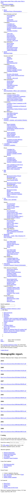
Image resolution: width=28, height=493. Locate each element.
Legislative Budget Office (13, 95)
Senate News (7, 484)
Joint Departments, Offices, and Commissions (15, 90)
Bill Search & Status (12, 189)
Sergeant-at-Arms (11, 39)
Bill (14, 178)
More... (8, 110)
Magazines (6, 314)
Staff (8, 18)
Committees (7, 143)
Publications (7, 263)
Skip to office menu (16, 1)
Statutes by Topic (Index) (13, 206)
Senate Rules (10, 82)
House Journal (10, 43)
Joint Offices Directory (12, 113)
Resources (12, 326)
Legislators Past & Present (13, 288)
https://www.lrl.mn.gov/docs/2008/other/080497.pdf (13, 391)
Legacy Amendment (12, 117)
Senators (9, 57)
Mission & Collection (9, 329)
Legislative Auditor (11, 273)
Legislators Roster (11, 281)
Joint (5, 89)
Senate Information (11, 284)
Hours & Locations (19, 329)
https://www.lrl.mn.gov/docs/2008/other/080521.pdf (13, 418)
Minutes (9, 29)
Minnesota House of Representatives (13, 11)
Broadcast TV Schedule (13, 141)
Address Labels (10, 86)
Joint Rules (9, 46)
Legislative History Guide (13, 287)
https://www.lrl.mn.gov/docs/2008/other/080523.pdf (13, 404)
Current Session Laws (12, 196)
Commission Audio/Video (13, 262)
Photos (8, 247)
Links (5, 323)
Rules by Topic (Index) (12, 223)
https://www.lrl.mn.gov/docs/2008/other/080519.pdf (13, 431)
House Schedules (11, 124)
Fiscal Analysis (10, 35)
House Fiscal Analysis (12, 269)
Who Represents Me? (12, 21)
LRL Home (2, 340)
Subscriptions (10, 88)
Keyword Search (11, 203)
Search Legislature (5, 5)
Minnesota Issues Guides (13, 298)
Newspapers (7, 315)
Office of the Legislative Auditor (15, 99)
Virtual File (18, 319)
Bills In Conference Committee (14, 167)
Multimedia (6, 234)
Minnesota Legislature (7, 4)
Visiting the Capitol (8, 455)
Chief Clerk (10, 33)
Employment (10, 19)
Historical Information (9, 452)
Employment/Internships (10, 454)
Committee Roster (11, 25)
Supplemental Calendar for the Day (15, 128)
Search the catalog (5, 442)
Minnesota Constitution (12, 230)
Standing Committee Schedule (14, 28)
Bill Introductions (11, 177)
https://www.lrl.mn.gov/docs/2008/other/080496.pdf (13, 397)
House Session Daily (12, 279)
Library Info (7, 328)
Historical (6, 317)
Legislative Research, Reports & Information (15, 265)
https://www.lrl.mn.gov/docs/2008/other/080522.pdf (13, 411)
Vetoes (8, 195)
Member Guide (10, 283)
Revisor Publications (12, 275)
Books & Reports (8, 312)
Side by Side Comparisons (13, 169)
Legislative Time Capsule (13, 293)
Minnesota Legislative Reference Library (11, 308)
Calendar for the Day (12, 127)
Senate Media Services (12, 254)
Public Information (11, 37)
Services (11, 330)
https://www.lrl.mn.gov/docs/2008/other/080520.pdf (13, 424)
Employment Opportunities (10, 332)
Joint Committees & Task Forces (15, 164)
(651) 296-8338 (7, 474)
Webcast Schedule (11, 242)
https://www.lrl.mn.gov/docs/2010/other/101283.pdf (13, 370)
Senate (5, 51)
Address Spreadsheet (12, 50)
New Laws (9, 300)
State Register (10, 227)
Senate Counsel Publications (14, 272)
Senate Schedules (11, 132)
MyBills (9, 191)
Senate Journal (10, 81)
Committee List (10, 23)
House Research (11, 36)
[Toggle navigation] (1, 7)
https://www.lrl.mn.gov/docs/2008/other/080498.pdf (13, 384)
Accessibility (10, 116)
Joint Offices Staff (11, 114)
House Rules (10, 44)
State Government (13, 318)
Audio (14, 241)
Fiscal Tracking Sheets (12, 180)
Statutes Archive (11, 208)
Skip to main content (6, 1)
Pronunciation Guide (12, 49)
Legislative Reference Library (14, 97)
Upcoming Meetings (12, 26)
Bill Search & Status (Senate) (14, 182)
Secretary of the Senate (12, 74)
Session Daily (10, 245)
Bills (5, 170)
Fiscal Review (10, 297)
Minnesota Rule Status (12, 226)
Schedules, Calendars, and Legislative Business (15, 120)
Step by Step (7, 326)
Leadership (9, 17)
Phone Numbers (8, 476)
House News (7, 483)
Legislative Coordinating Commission (16, 96)
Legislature (6, 318)
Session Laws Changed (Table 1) (15, 216)
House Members (11, 15)
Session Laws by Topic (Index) (14, 213)
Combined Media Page (12, 258)
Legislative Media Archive (13, 259)
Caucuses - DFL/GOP (12, 40)
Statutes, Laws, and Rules (10, 199)
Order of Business (11, 125)
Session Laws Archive (12, 215)
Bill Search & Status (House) (14, 175)
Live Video (9, 241)
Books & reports (11, 301)
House (5, 10)
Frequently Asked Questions (11, 458)
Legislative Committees (9, 145)
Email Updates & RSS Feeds (11, 487)
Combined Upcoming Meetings (14, 139)
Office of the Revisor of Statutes (15, 100)
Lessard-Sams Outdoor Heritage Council (17, 109)
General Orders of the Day (13, 136)
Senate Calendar (11, 135)
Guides (5, 322)
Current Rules (10, 222)
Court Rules (10, 233)
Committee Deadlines (12, 30)
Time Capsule (12, 319)
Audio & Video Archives (13, 244)
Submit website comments (10, 477)
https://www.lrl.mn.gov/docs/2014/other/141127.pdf (13, 363)
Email (22, 474)
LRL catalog (6, 445)
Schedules (6, 118)
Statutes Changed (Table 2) (13, 217)
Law (5, 198)
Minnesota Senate (8, 53)
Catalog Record (4, 350)
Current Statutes (11, 205)
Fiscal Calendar (10, 129)
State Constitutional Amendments (15, 231)
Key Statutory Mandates (19, 330)
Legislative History (8, 325)
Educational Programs (12, 47)
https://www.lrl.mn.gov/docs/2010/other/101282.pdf (13, 377)
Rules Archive (10, 224)
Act (16, 178)
